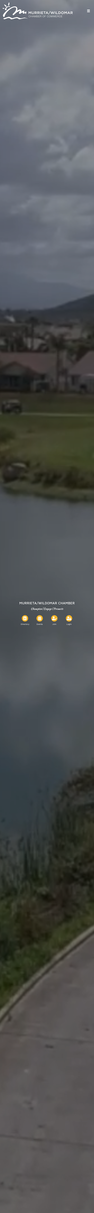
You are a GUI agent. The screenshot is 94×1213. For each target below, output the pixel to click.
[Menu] (88, 11)
